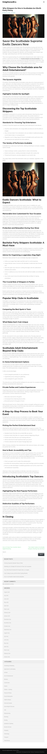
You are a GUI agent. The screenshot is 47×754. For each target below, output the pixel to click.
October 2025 (7, 626)
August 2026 (7, 592)
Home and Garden (8, 703)
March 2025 (6, 650)
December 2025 (7, 619)
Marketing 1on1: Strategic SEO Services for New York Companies (17, 566)
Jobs (5, 709)
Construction (7, 682)
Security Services (7, 727)
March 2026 (6, 609)
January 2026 (7, 616)
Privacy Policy (16, 750)
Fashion (5, 686)
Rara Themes (31, 752)
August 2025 (7, 633)
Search (4, 552)
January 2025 (7, 656)
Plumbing (6, 716)
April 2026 (6, 605)
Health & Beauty (7, 699)
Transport (6, 737)
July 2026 (6, 595)
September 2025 (7, 629)
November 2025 (7, 622)
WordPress (42, 752)
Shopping (6, 730)
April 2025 (6, 646)
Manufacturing (7, 713)
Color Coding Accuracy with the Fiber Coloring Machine (15, 573)
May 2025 (6, 643)
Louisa (13, 12)
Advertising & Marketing (9, 665)
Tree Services (7, 740)
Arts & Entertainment (8, 675)
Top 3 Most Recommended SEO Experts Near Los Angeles (16, 569)
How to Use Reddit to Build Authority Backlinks (14, 576)
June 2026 (6, 598)
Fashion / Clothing (8, 689)
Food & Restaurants (8, 696)
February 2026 (7, 612)
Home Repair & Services (9, 706)
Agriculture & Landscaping (9, 669)
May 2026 (6, 602)
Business (6, 679)
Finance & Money (7, 692)
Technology (6, 733)
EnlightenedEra (9, 2)
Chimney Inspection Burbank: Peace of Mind (13, 563)
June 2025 (6, 639)
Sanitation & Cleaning (8, 723)
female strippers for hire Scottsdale (30, 58)
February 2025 (7, 653)
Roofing (5, 720)
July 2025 (6, 636)
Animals (6, 672)
